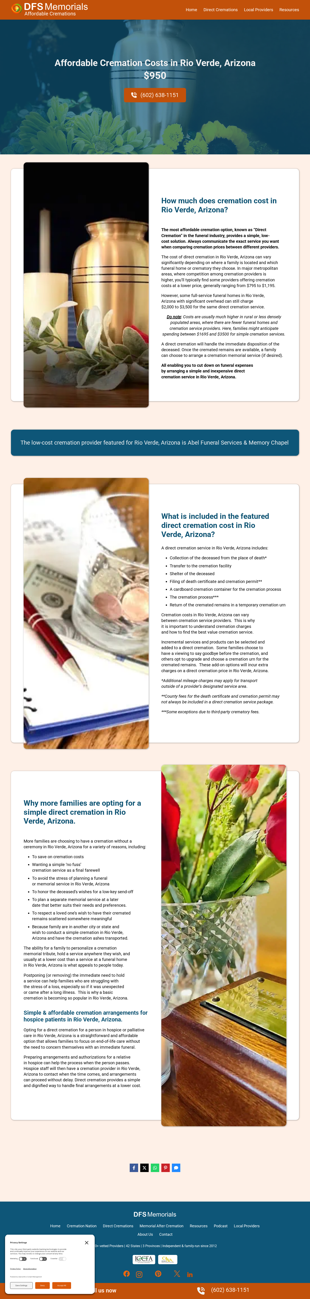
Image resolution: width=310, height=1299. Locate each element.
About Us (145, 1234)
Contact (166, 1234)
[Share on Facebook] (134, 1168)
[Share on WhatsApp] (155, 1168)
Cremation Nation (82, 1226)
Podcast (221, 1226)
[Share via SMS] (176, 1168)
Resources (289, 9)
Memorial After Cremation (161, 1226)
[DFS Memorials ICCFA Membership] (144, 1259)
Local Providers (258, 9)
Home (191, 9)
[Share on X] (144, 1168)
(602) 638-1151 (159, 95)
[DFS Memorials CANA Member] (168, 1259)
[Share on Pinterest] (165, 1168)
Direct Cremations (221, 9)
